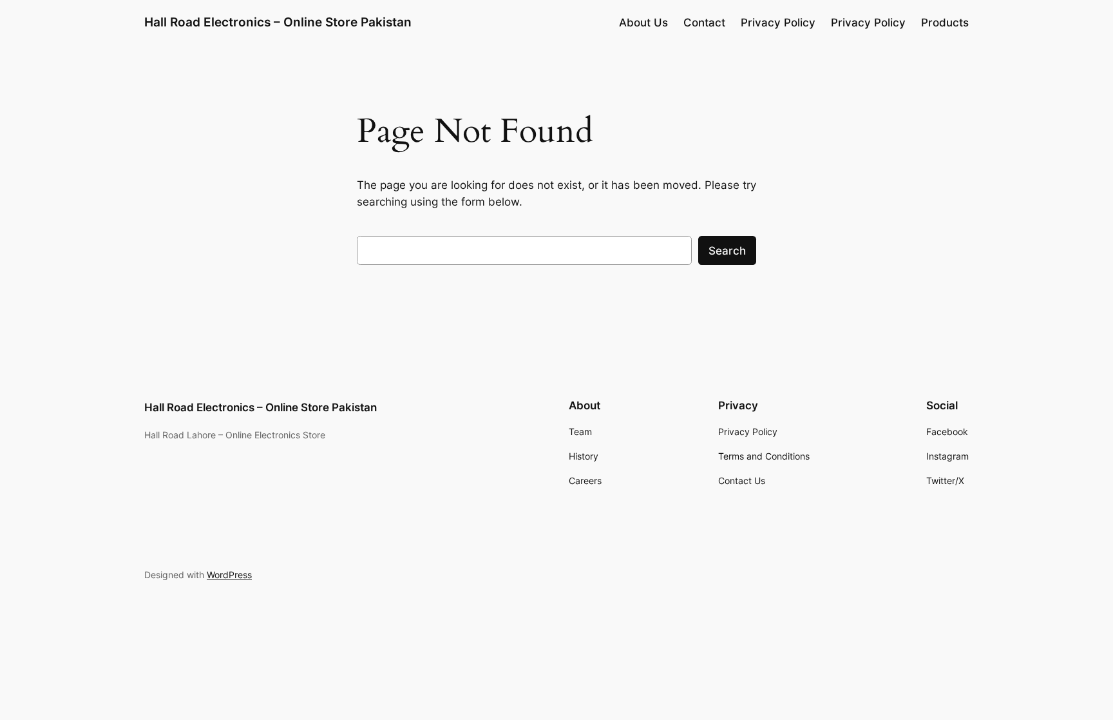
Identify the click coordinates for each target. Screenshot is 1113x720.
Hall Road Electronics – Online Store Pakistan (278, 22)
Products (945, 22)
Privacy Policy (778, 22)
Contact (704, 22)
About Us (643, 22)
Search (727, 250)
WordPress (229, 574)
